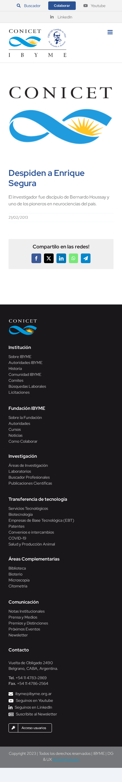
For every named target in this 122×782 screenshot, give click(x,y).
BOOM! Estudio (66, 759)
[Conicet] (23, 321)
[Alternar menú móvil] (110, 32)
